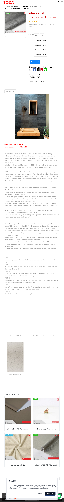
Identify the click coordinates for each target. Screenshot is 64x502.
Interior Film (42, 75)
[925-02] (32, 318)
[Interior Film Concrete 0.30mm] (15, 22)
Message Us (36, 62)
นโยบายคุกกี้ (39, 494)
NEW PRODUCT (34, 77)
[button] (58, 2)
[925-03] (48, 318)
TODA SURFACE (40, 81)
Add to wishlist (36, 67)
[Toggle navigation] (62, 2)
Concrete (52, 75)
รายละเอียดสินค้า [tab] (10, 91)
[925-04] (15, 357)
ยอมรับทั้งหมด (50, 494)
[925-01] (15, 318)
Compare (50, 67)
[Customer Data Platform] (32, 499)
